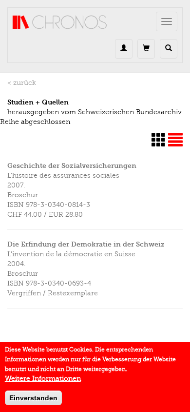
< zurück (21, 82)
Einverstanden (33, 398)
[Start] (60, 22)
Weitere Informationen (43, 378)
